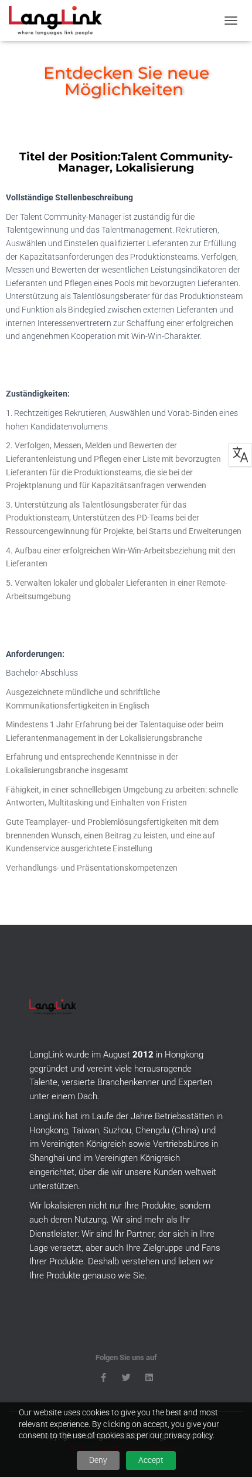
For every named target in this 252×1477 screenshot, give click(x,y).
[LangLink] (60, 20)
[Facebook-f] (103, 1377)
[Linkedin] (149, 1377)
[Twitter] (126, 1377)
